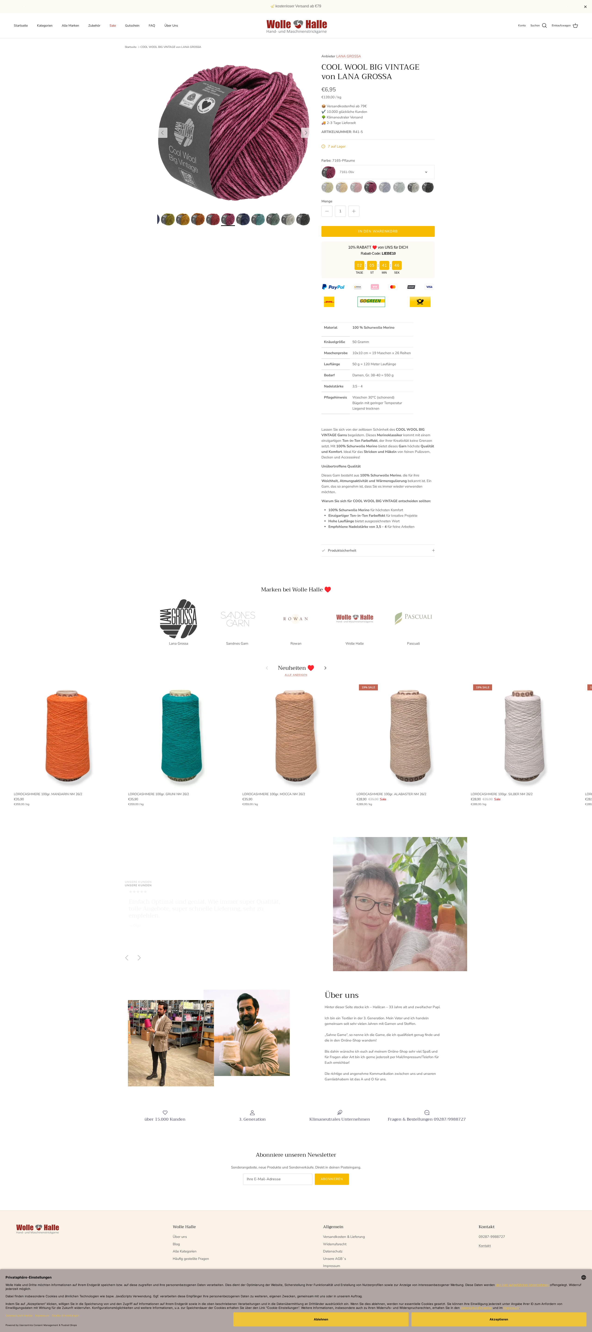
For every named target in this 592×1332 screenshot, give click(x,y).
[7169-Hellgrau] (413, 187)
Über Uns (171, 25)
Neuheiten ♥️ (296, 668)
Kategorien (44, 25)
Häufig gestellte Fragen (191, 1258)
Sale (113, 25)
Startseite (21, 25)
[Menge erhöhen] (353, 211)
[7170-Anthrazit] (428, 187)
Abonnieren (332, 1179)
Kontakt (485, 1245)
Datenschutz (332, 1251)
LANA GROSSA (348, 56)
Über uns (180, 1236)
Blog (176, 1244)
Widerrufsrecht (334, 1244)
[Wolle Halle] (296, 26)
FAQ (152, 25)
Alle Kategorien (185, 1251)
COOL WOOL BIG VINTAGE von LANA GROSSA (170, 47)
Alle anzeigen (296, 675)
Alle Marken (70, 25)
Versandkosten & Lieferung (344, 1236)
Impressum (331, 1266)
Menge (326, 201)
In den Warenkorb (378, 231)
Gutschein (132, 25)
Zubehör (94, 25)
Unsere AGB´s (334, 1258)
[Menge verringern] (327, 211)
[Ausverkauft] (327, 187)
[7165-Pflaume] (370, 187)
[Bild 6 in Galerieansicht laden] (234, 130)
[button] (566, 6)
